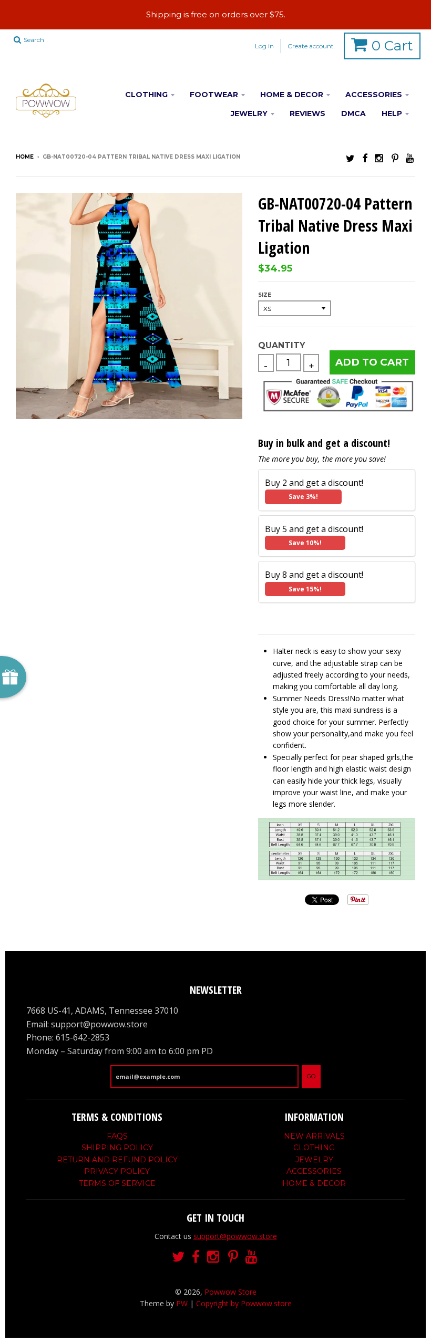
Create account (311, 46)
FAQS (117, 1136)
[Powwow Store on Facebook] (364, 157)
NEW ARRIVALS (314, 1136)
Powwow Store (230, 1292)
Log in (264, 46)
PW (182, 1303)
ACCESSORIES (373, 94)
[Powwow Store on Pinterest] (395, 157)
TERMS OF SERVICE (117, 1183)
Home (25, 156)
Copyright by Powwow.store (244, 1303)
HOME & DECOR (291, 94)
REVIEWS (307, 113)
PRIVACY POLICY (117, 1171)
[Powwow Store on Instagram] (379, 157)
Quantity (281, 345)
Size (264, 294)
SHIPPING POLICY (117, 1147)
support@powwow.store (235, 1236)
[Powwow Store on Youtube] (410, 157)
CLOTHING (146, 94)
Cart (392, 45)
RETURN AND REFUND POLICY (117, 1159)
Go (311, 1076)
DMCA (353, 113)
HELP (392, 113)
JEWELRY (249, 113)
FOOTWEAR (214, 94)
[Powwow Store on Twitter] (350, 157)
